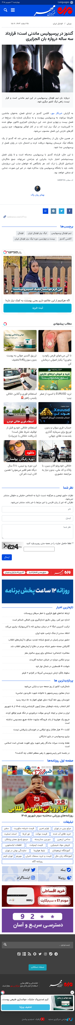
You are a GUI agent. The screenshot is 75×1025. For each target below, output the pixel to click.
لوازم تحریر (44, 828)
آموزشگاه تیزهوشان (61, 850)
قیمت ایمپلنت (36, 845)
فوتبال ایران (58, 23)
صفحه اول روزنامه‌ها (60, 760)
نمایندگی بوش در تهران (15, 850)
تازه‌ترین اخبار (64, 607)
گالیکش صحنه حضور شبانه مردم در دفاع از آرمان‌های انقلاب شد (40, 646)
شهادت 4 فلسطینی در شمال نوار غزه (52, 666)
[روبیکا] (35, 954)
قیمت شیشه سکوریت (24, 828)
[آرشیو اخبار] (24, 954)
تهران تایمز (8, 856)
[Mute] (12, 291)
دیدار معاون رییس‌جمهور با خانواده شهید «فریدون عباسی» (43, 693)
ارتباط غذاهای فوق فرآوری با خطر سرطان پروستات (47, 613)
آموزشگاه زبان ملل (63, 856)
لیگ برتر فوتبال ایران (37, 233)
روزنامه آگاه (37, 861)
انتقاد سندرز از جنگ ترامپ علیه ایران (52, 633)
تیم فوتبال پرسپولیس (61, 233)
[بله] (50, 954)
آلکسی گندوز (65, 239)
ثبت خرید (37, 308)
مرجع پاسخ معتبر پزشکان (16, 839)
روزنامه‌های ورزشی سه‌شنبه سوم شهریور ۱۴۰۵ (47, 816)
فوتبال (20, 233)
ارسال (6, 557)
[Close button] (72, 992)
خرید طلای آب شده (62, 834)
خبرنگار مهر (56, 113)
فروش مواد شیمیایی (60, 845)
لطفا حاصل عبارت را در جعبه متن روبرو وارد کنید (49, 543)
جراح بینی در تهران (62, 828)
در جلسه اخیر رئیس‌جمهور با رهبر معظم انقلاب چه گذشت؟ (42, 753)
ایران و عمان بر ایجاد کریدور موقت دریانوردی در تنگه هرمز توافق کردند (38, 713)
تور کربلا (26, 834)
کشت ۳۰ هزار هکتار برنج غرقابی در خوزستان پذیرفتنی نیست (41, 730)
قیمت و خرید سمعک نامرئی (38, 856)
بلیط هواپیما (39, 850)
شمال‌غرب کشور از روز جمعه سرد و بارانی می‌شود (47, 686)
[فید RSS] (29, 954)
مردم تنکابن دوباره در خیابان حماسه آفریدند (49, 660)
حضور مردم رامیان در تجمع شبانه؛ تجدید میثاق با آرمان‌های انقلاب (39, 640)
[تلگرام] (56, 954)
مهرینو (19, 856)
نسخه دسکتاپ (37, 967)
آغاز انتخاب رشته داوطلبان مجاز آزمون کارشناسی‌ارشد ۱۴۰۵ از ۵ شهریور (37, 706)
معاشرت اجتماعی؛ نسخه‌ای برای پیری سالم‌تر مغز (47, 653)
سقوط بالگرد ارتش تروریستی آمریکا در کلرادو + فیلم (46, 673)
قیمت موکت (41, 834)
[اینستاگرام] (45, 954)
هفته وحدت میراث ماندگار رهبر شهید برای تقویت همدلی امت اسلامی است (37, 744)
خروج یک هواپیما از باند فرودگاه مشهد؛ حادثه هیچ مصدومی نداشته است (38, 721)
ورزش (69, 23)
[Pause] (7, 291)
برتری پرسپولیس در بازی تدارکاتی (54, 736)
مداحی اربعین (63, 839)
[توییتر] (40, 954)
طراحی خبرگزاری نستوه (57, 1019)
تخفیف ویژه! (25, 1007)
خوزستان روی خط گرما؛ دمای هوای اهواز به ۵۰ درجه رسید (43, 700)
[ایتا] (19, 954)
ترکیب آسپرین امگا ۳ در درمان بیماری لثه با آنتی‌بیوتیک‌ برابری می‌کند (37, 627)
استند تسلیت (10, 834)
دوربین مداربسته (42, 839)
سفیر (6, 828)
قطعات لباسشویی (13, 845)
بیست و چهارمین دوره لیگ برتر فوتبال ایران (35, 239)
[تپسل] (5, 252)
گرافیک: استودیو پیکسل (31, 1019)
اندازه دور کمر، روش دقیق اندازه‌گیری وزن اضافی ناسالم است (41, 620)
